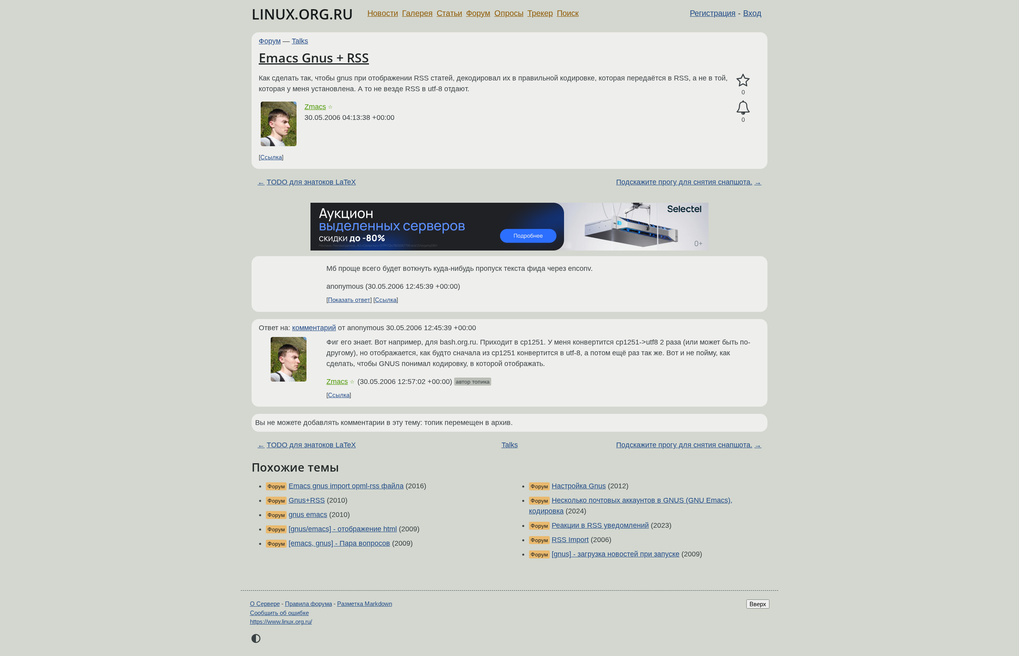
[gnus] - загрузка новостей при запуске (615, 554)
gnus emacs (308, 515)
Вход (752, 13)
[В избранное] (743, 80)
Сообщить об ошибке (279, 612)
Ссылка (271, 157)
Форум (478, 13)
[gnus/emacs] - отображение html (343, 529)
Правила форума (308, 603)
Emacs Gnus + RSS (314, 57)
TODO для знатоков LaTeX (311, 182)
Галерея (417, 13)
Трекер (540, 13)
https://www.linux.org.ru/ (281, 621)
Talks (300, 41)
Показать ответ (349, 299)
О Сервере (265, 603)
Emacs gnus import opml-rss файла (346, 486)
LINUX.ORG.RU (302, 14)
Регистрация (713, 13)
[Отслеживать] (743, 108)
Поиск (568, 13)
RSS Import (570, 540)
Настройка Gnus (579, 486)
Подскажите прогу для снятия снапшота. (684, 182)
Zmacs (315, 107)
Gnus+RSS (307, 500)
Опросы (508, 13)
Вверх (758, 604)
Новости (382, 13)
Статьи (449, 13)
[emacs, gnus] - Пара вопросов (339, 543)
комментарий (314, 328)
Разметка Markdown (364, 603)
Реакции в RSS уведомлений (600, 525)
